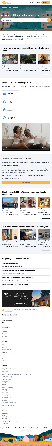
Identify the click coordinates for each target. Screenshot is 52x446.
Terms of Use (7, 427)
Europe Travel (4, 389)
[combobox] (26, 20)
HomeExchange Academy (7, 381)
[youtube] (16, 315)
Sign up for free (46, 2)
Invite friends (4, 352)
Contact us (4, 361)
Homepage (4, 7)
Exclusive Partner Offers (7, 407)
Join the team (4, 331)
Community (4, 336)
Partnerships (4, 415)
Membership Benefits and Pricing (9, 402)
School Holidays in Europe (7, 376)
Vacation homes (5, 392)
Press (3, 338)
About (3, 330)
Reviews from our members (7, 377)
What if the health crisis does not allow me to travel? (15, 280)
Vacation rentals (5, 371)
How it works (4, 408)
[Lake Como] (28, 238)
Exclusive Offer (5, 412)
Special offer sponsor (6, 394)
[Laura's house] (28, 63)
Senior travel (4, 418)
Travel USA (4, 384)
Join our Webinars (5, 373)
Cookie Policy (31, 427)
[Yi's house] (28, 206)
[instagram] (5, 315)
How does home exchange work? (10, 263)
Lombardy (15, 7)
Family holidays (5, 416)
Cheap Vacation (5, 386)
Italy (10, 7)
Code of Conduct (16, 427)
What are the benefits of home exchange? (12, 266)
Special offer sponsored (7, 403)
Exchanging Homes (6, 395)
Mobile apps (4, 334)
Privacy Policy (24, 427)
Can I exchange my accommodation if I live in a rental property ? (17, 277)
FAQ (3, 358)
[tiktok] (8, 315)
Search (49, 20)
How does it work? (6, 346)
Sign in (38, 2)
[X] (13, 315)
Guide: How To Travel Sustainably (9, 368)
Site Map (45, 427)
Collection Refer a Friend (7, 399)
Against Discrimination (6, 379)
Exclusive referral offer (6, 369)
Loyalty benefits (5, 423)
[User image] (15, 61)
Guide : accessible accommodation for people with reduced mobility (16, 374)
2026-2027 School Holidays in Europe (10, 421)
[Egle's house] (10, 63)
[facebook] (3, 315)
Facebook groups (5, 382)
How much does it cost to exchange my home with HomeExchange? (18, 270)
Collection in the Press (6, 397)
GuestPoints (4, 347)
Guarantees (4, 350)
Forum (3, 360)
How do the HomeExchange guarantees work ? (13, 273)
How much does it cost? (7, 349)
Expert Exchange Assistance (8, 405)
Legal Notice (39, 427)
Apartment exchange (6, 420)
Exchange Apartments (6, 390)
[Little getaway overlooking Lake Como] (10, 238)
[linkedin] (11, 315)
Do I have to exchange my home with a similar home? (15, 284)
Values (3, 344)
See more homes (46, 74)
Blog (3, 333)
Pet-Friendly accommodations (8, 387)
